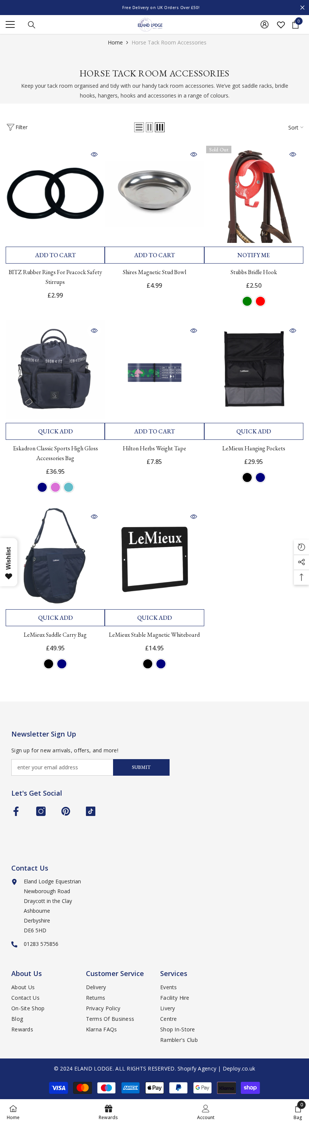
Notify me (253, 255)
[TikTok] (90, 811)
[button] (139, 127)
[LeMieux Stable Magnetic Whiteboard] (154, 555)
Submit (141, 767)
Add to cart (55, 255)
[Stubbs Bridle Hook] (253, 193)
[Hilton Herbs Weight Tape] (154, 369)
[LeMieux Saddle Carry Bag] (55, 555)
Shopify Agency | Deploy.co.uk (216, 1068)
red (260, 301)
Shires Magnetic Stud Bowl (154, 272)
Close (302, 8)
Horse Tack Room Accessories (169, 42)
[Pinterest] (65, 811)
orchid (55, 487)
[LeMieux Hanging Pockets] (253, 369)
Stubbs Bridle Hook (254, 272)
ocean (68, 487)
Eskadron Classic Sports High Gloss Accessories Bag (55, 453)
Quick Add (55, 431)
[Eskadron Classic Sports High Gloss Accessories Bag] (55, 369)
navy (42, 487)
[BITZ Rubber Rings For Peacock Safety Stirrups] (55, 193)
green (247, 301)
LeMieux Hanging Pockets (253, 448)
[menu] (10, 24)
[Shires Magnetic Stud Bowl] (154, 193)
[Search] (31, 24)
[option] (154, 7)
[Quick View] (94, 154)
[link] (205, 1111)
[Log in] (264, 24)
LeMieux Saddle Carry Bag (55, 635)
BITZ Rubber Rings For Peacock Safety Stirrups (55, 277)
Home (115, 42)
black (247, 477)
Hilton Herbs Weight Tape (154, 448)
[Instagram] (40, 811)
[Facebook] (16, 811)
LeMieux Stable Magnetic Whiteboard (154, 635)
